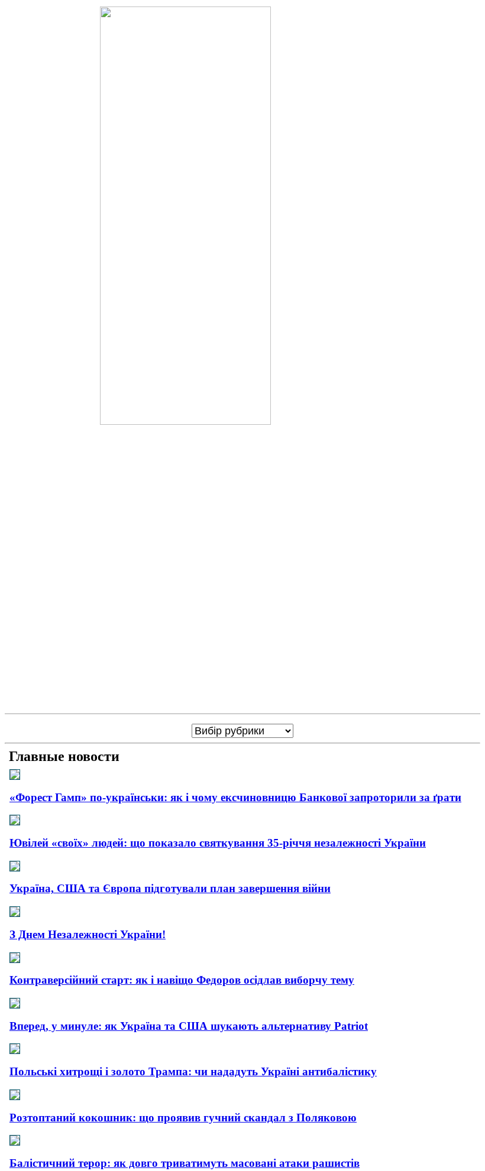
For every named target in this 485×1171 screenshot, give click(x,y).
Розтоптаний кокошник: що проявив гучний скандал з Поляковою (183, 1117)
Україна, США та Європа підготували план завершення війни (170, 888)
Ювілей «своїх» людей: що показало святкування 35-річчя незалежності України (217, 843)
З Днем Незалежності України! (87, 934)
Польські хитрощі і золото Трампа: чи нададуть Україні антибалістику (193, 1071)
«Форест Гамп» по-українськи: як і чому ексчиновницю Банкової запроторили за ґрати (235, 797)
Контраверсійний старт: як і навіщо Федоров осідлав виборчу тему (181, 980)
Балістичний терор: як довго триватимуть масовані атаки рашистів (184, 1163)
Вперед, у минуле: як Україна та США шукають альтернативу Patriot (188, 1026)
